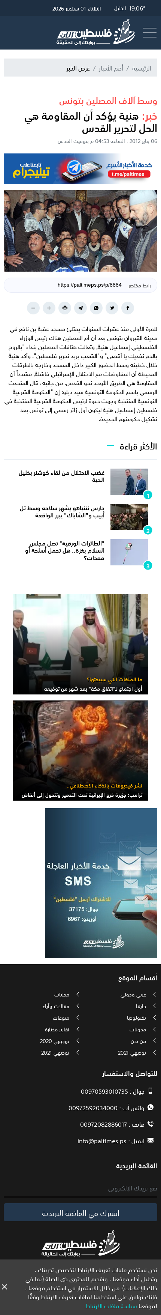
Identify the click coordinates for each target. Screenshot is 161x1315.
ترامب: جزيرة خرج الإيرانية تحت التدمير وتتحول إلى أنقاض (82, 794)
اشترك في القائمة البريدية (80, 1212)
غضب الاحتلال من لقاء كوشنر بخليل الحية (61, 475)
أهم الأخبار (111, 68)
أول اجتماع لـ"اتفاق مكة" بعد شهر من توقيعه (93, 688)
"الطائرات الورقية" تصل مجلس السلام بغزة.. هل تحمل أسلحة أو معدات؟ (64, 550)
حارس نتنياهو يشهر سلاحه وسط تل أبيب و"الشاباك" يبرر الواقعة (62, 510)
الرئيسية (141, 68)
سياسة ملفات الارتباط (111, 1305)
